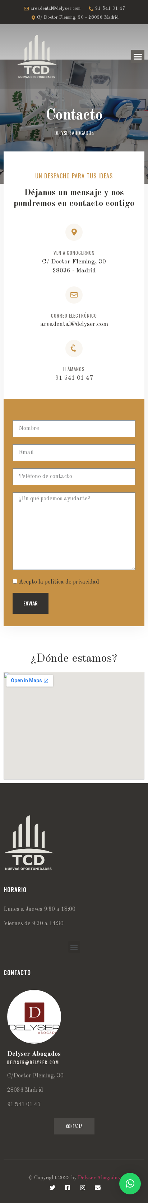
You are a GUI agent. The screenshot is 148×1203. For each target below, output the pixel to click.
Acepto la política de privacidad (59, 582)
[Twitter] (52, 1187)
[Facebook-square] (67, 1187)
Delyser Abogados (99, 1177)
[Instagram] (82, 1187)
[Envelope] (97, 1187)
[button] (138, 57)
